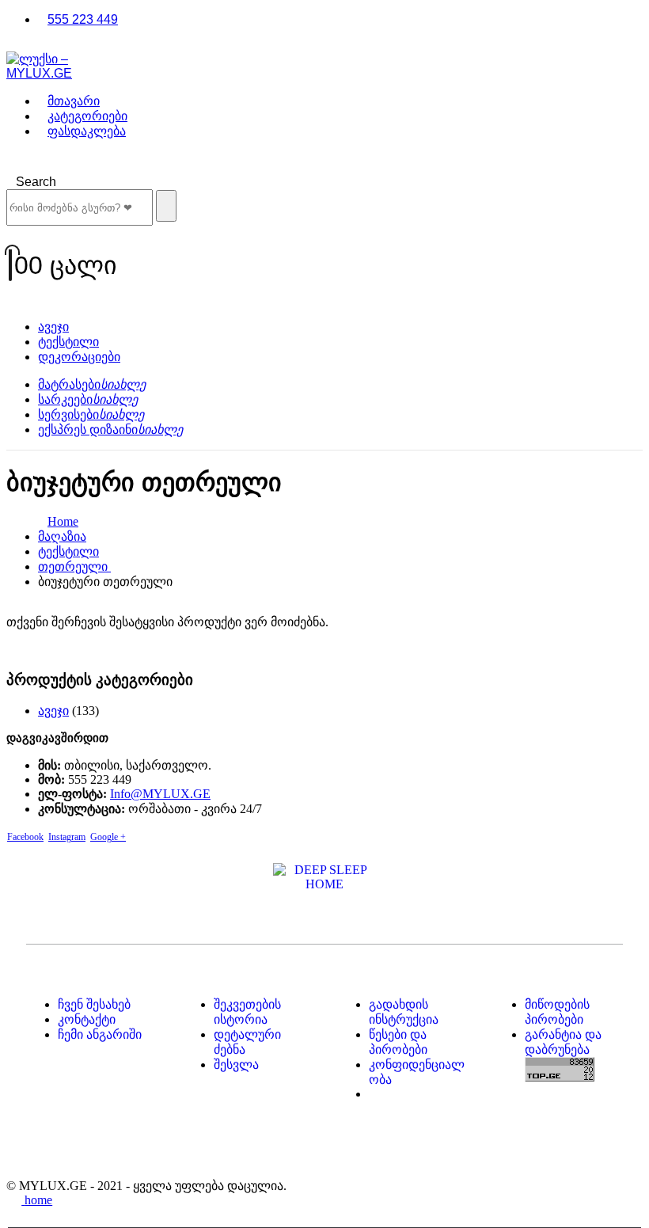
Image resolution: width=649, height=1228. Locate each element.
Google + (108, 836)
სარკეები (88, 399)
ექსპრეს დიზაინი (110, 429)
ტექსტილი (68, 341)
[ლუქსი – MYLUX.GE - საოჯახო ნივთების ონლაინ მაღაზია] (50, 73)
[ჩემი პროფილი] (324, 238)
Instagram (66, 836)
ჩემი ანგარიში (100, 1034)
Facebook (25, 836)
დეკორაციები (79, 356)
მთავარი (73, 101)
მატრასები (92, 384)
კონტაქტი (87, 1019)
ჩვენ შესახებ (94, 1004)
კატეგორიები (87, 116)
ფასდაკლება (86, 131)
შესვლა (236, 1064)
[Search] (166, 206)
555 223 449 (82, 19)
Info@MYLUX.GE (160, 793)
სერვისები (91, 414)
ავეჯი (53, 326)
